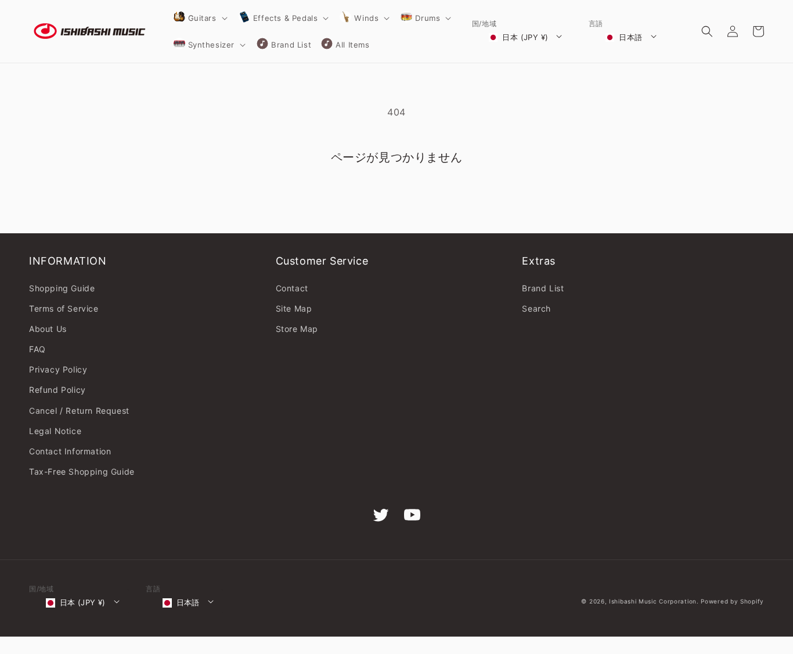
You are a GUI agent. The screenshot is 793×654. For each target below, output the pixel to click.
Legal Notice (55, 431)
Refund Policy (57, 390)
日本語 (630, 37)
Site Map (294, 308)
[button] (199, 18)
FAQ (37, 349)
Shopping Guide (62, 288)
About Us (48, 329)
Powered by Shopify (732, 601)
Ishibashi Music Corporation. (655, 601)
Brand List (543, 288)
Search (536, 308)
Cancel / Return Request (79, 410)
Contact (292, 288)
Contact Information (70, 451)
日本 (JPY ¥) (525, 37)
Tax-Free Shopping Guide (82, 471)
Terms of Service (64, 308)
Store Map (297, 329)
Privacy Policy (58, 369)
